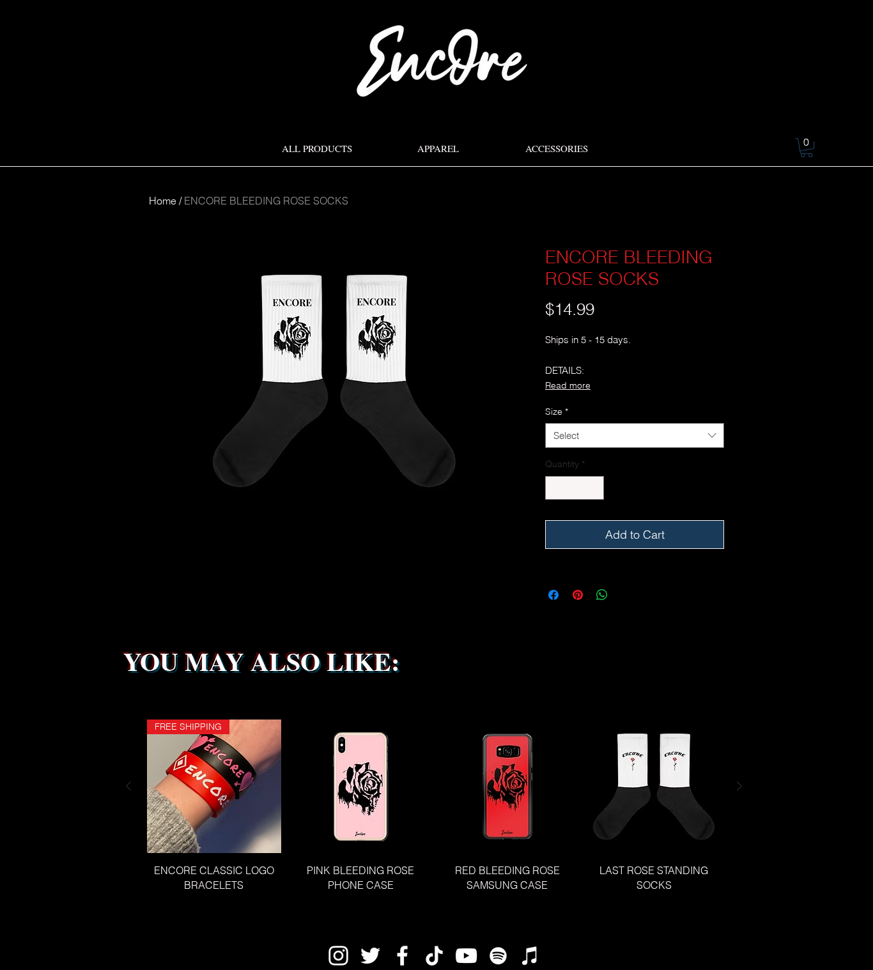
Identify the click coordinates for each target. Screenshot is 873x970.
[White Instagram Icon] (338, 956)
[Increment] (594, 488)
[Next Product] (739, 786)
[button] (806, 147)
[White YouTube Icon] (466, 956)
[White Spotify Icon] (498, 956)
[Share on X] (626, 595)
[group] (434, 813)
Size (556, 411)
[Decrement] (555, 488)
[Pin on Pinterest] (577, 595)
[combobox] (634, 435)
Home (162, 200)
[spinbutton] (574, 488)
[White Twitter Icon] (370, 956)
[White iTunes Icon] (530, 956)
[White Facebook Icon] (402, 956)
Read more (568, 385)
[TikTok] (434, 956)
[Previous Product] (128, 786)
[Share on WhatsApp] (602, 595)
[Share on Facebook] (553, 595)
